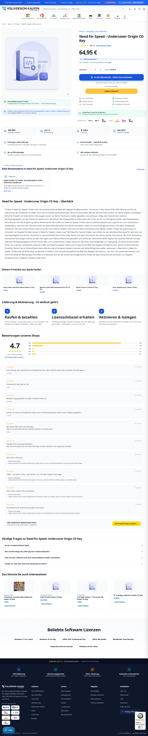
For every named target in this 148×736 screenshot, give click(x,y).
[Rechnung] (6, 718)
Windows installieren (97, 695)
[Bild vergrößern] (68, 94)
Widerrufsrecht (125, 707)
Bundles (34, 719)
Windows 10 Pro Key (48, 639)
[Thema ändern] (130, 9)
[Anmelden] (135, 9)
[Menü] (144, 713)
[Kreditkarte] (6, 713)
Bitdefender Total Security (123, 639)
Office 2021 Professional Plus (74, 639)
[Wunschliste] (139, 9)
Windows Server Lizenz (88, 646)
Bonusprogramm (66, 715)
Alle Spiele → (141, 169)
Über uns (123, 691)
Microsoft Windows (37, 691)
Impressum (124, 703)
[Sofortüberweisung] (15, 707)
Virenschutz (35, 699)
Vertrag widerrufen (131, 712)
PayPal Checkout (111, 91)
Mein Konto (64, 711)
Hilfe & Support (66, 691)
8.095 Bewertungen (103, 46)
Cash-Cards (35, 715)
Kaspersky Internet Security (61, 646)
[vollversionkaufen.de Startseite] (13, 686)
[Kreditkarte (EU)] (6, 723)
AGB (121, 699)
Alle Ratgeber (95, 691)
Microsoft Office (36, 695)
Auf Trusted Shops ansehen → (15, 357)
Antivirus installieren (97, 703)
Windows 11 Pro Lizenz (23, 639)
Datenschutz (124, 695)
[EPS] (15, 718)
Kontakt (63, 703)
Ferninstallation (66, 699)
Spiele (82, 32)
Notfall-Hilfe (66, 707)
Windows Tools (36, 703)
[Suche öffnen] (123, 9)
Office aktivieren (96, 699)
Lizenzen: (83, 70)
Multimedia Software (38, 707)
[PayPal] (6, 707)
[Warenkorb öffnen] (144, 9)
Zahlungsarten (65, 695)
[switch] (140, 727)
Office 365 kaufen (99, 639)
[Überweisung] (15, 713)
